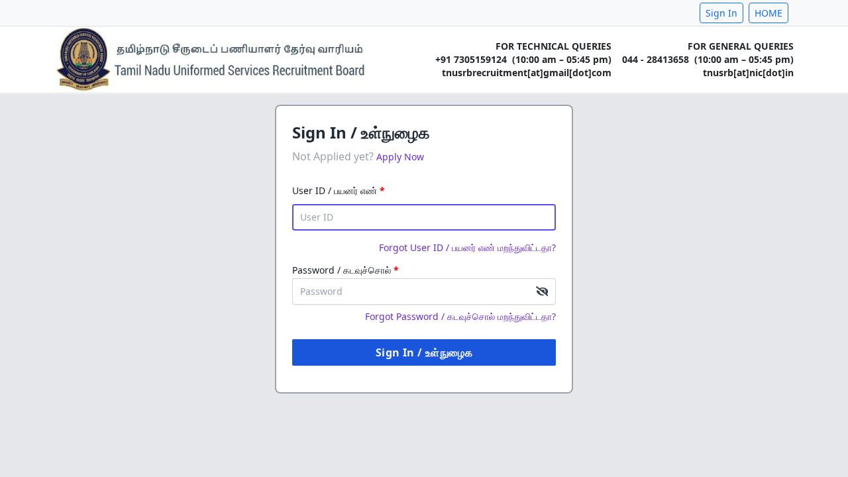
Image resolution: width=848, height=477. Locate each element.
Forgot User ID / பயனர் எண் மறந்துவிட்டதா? (467, 247)
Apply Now (400, 156)
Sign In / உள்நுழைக (424, 352)
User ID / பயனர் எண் (338, 190)
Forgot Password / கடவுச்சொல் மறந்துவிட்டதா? (460, 316)
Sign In (721, 13)
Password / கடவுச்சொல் (345, 270)
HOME (768, 13)
